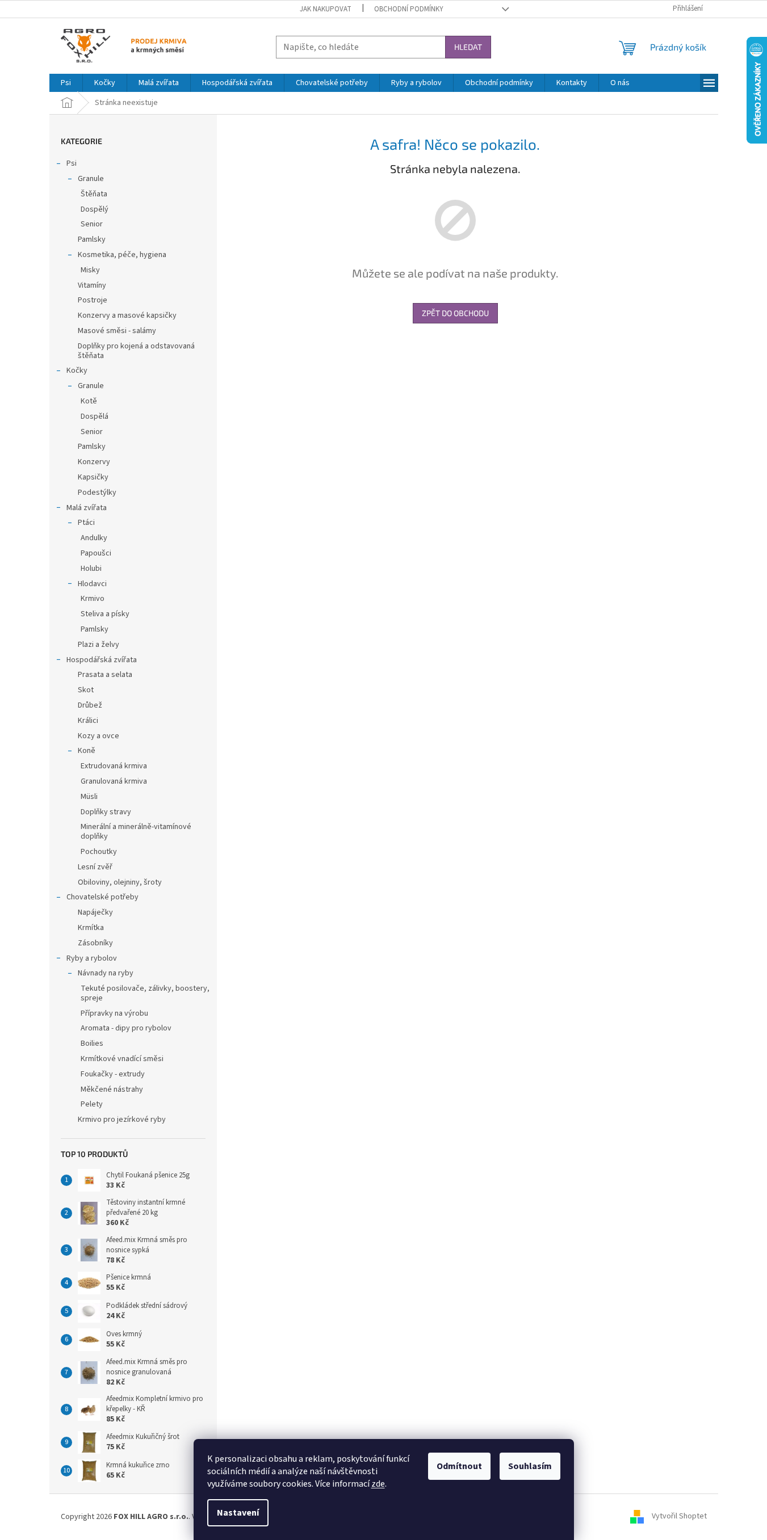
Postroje (92, 300)
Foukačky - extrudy (113, 1074)
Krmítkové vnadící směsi (122, 1058)
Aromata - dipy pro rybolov (126, 1028)
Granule (91, 178)
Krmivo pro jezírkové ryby (122, 1119)
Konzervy (94, 462)
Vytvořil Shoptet (679, 1516)
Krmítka (91, 927)
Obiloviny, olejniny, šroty (120, 882)
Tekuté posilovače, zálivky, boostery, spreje (145, 993)
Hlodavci (92, 584)
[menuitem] (65, 83)
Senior (92, 224)
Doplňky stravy (106, 812)
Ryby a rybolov (91, 958)
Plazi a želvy (98, 644)
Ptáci (86, 522)
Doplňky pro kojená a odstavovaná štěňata (136, 350)
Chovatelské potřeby (102, 897)
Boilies (92, 1043)
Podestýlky (97, 492)
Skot (86, 690)
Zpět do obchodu (455, 313)
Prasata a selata (105, 674)
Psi (71, 163)
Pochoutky (99, 851)
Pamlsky (92, 239)
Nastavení (238, 1513)
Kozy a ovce (98, 736)
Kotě (89, 401)
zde (378, 1484)
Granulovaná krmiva (114, 781)
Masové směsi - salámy (117, 330)
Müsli (89, 796)
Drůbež (90, 705)
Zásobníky (95, 943)
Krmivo (92, 598)
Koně (86, 750)
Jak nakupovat (325, 9)
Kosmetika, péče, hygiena (122, 254)
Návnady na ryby (105, 973)
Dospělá (94, 416)
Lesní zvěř (95, 867)
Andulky (94, 538)
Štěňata (94, 194)
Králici (88, 720)
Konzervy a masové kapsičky (127, 315)
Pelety (92, 1104)
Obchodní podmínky (408, 9)
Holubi (91, 568)
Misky (90, 270)
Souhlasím (530, 1466)
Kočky (76, 370)
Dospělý (94, 209)
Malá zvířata (86, 508)
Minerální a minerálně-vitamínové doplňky (136, 831)
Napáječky (95, 912)
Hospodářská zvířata (101, 660)
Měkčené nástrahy (112, 1089)
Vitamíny (92, 285)
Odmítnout (459, 1466)
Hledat (468, 47)
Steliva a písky (105, 614)
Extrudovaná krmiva (114, 766)
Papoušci (96, 553)
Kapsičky (93, 477)
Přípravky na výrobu (114, 1013)
